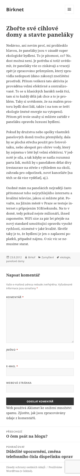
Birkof (31, 257)
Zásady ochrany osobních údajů (25, 467)
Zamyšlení (48, 257)
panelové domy (15, 261)
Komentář (15, 297)
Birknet (15, 9)
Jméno (12, 350)
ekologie (65, 257)
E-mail (12, 366)
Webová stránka (19, 383)
